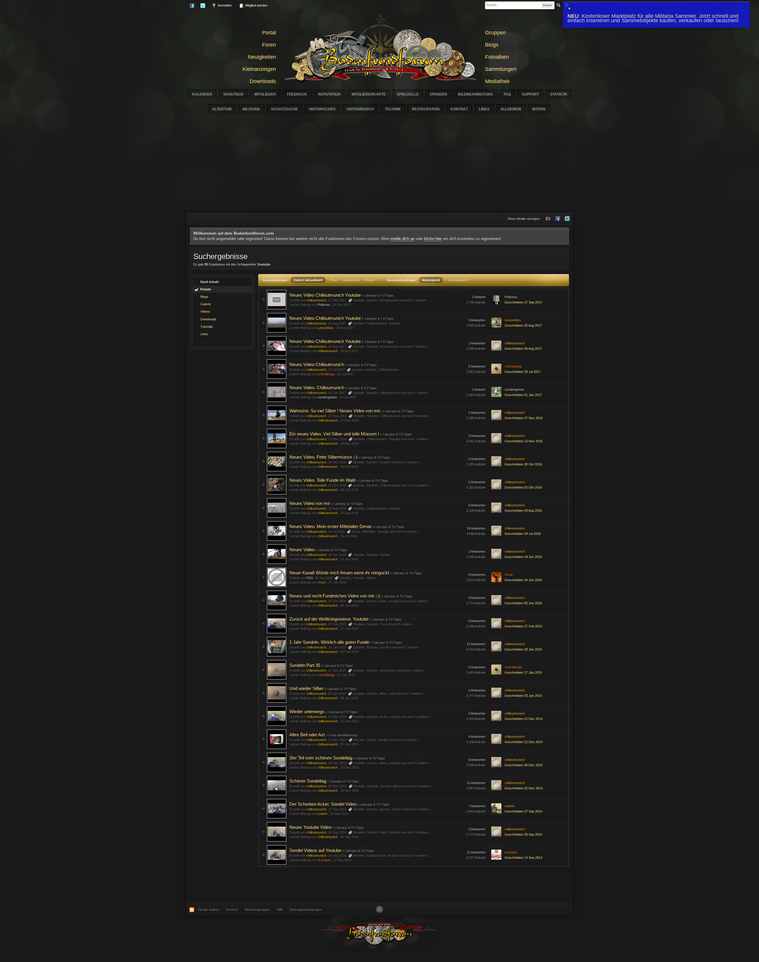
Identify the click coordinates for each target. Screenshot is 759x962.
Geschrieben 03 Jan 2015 (523, 695)
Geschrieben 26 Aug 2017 (523, 325)
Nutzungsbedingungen (306, 909)
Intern (539, 109)
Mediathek (497, 81)
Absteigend (431, 280)
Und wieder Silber (306, 688)
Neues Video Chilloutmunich (316, 364)
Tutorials (206, 326)
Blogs (491, 45)
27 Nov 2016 (349, 420)
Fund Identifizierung (343, 735)
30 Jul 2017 (345, 374)
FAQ (507, 94)
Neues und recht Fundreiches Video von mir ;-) (334, 595)
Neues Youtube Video (310, 827)
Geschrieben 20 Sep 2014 (523, 834)
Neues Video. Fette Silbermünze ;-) (323, 456)
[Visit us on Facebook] (557, 218)
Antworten (351, 280)
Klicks (369, 280)
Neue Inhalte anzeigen (524, 218)
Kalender (202, 94)
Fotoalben (497, 57)
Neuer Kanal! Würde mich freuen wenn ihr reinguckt (339, 572)
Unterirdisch (360, 109)
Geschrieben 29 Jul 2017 (523, 371)
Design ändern (208, 909)
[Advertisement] (379, 168)
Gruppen (495, 33)
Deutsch (232, 909)
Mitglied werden (255, 5)
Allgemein (510, 109)
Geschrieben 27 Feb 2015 (523, 626)
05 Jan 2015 (349, 698)
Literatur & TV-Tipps (379, 295)
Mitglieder (265, 94)
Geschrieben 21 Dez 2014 (524, 719)
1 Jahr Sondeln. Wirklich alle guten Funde (329, 642)
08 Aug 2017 (349, 351)
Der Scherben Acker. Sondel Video (322, 804)
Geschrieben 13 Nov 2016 (524, 441)
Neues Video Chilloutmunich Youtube (325, 295)
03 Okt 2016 (349, 490)
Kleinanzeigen (259, 69)
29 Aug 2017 (345, 328)
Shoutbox (233, 94)
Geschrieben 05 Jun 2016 (523, 603)
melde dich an (402, 238)
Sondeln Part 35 (304, 665)
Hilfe (280, 909)
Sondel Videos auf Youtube (315, 850)
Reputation (329, 94)
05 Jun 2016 (349, 605)
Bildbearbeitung (475, 94)
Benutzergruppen (257, 909)
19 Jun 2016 (349, 559)
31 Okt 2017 (341, 304)
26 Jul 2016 (348, 536)
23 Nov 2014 (349, 790)
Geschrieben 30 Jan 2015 (523, 649)
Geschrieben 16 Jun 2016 (523, 580)
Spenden (438, 94)
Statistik (558, 94)
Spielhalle (408, 94)
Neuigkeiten (262, 57)
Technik (393, 109)
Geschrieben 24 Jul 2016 (523, 533)
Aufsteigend (458, 280)
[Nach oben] (379, 909)
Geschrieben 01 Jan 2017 (523, 395)
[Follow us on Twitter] (567, 218)
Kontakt (459, 109)
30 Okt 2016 (349, 466)
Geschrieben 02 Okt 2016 (523, 487)
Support (530, 94)
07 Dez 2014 (349, 767)
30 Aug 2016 (349, 513)
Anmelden (224, 5)
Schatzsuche (284, 109)
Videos (205, 311)
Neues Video (301, 549)
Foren (269, 45)
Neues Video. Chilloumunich (316, 387)
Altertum (222, 109)
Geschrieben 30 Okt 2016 (523, 464)
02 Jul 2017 (348, 397)
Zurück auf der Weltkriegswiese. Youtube (329, 618)
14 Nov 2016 (349, 443)
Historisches (322, 109)
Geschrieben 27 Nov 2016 (524, 418)
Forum (205, 289)
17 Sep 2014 (342, 860)
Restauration (426, 109)
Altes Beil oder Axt (307, 734)
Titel (334, 280)
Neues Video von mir (309, 503)
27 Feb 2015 (349, 628)
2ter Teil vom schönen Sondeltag (320, 757)
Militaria (251, 109)
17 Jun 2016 (337, 582)
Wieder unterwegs (306, 711)
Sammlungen (500, 69)
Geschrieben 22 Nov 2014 (524, 788)
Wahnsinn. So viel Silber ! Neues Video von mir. (335, 410)
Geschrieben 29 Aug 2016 (523, 510)
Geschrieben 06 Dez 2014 (524, 765)
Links (484, 109)
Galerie (205, 304)
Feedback (297, 94)
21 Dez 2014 (349, 721)
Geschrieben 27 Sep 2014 (523, 811)
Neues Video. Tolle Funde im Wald (322, 480)
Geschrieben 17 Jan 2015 (523, 672)
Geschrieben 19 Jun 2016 (523, 557)
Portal (269, 33)
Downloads (263, 81)
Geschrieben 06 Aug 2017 (523, 348)
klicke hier (433, 238)
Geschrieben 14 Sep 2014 (523, 857)
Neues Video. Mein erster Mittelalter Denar (330, 526)
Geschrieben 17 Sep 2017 (523, 302)
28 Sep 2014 (339, 813)
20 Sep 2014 (349, 837)
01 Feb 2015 (349, 651)
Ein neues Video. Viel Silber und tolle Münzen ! (334, 433)
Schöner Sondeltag (307, 780)
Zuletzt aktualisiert (308, 280)
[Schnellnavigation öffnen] (548, 218)
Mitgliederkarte (369, 94)
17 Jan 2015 (346, 675)
